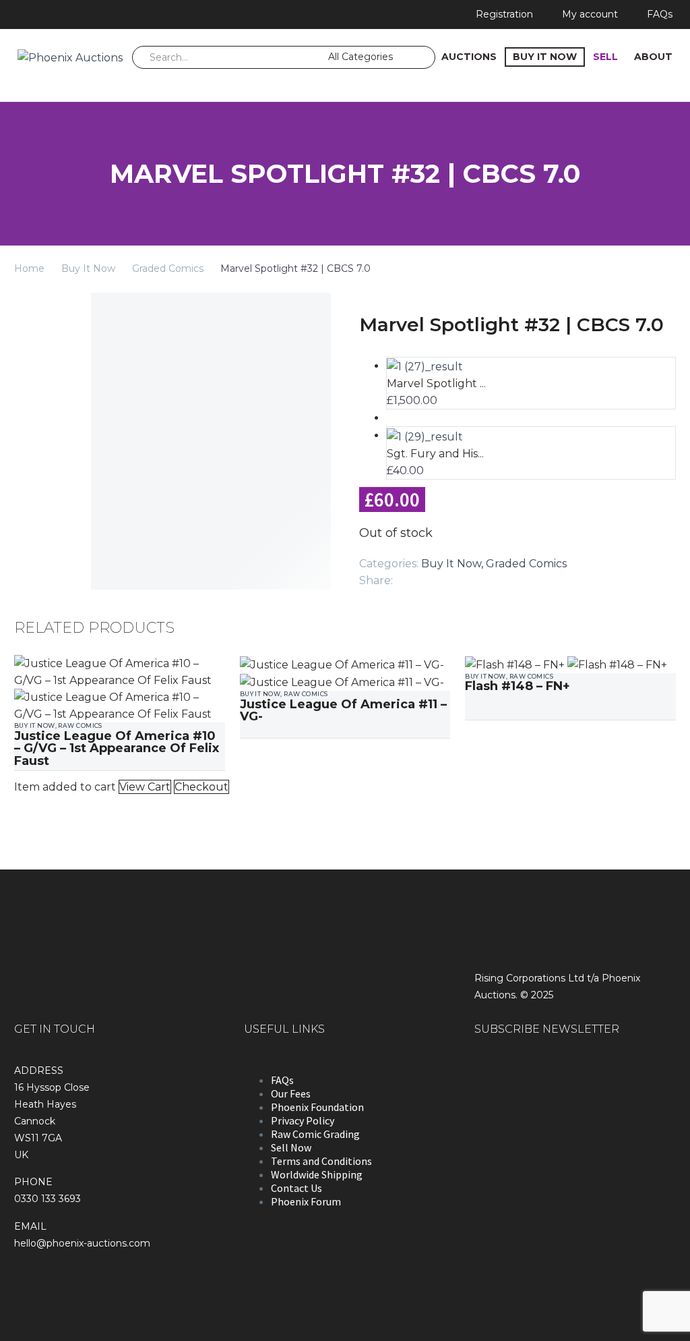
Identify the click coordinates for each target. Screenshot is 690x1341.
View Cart (144, 786)
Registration (504, 14)
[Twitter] (424, 577)
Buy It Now (545, 57)
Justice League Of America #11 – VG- (343, 710)
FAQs (659, 14)
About (653, 57)
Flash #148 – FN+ (517, 686)
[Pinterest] (444, 577)
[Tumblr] (465, 577)
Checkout (201, 786)
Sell (605, 57)
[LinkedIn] (485, 577)
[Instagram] (56, 14)
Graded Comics (167, 268)
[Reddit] (505, 577)
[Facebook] (35, 14)
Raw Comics (80, 725)
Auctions (469, 57)
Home (29, 268)
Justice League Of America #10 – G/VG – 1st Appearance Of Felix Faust (116, 748)
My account (590, 14)
